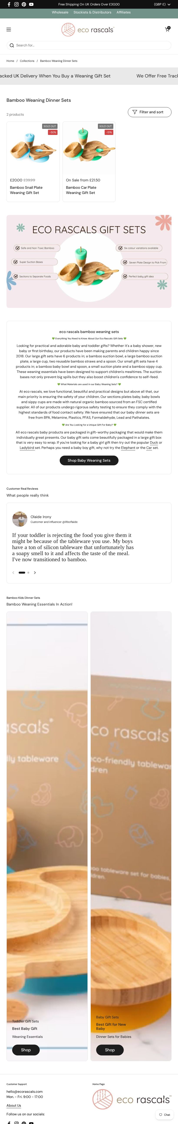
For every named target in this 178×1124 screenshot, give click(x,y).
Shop (26, 1050)
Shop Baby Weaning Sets (89, 460)
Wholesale (60, 12)
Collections (27, 61)
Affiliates (124, 12)
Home (10, 61)
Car (149, 447)
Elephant (128, 447)
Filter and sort (151, 112)
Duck (154, 442)
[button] (167, 29)
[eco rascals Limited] (88, 29)
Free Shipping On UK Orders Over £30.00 (89, 4)
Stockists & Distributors (92, 12)
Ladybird (27, 447)
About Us (14, 1105)
